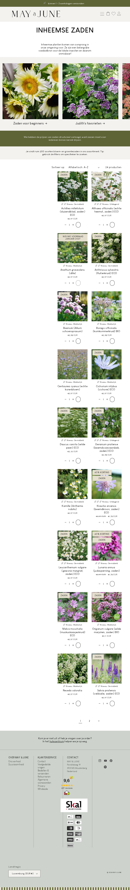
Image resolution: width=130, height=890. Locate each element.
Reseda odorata (72, 690)
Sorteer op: (58, 167)
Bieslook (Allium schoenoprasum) (72, 330)
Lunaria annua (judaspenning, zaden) (106, 569)
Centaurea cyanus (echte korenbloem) (73, 388)
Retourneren (44, 776)
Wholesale (43, 789)
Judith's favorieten (88, 123)
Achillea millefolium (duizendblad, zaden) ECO (72, 211)
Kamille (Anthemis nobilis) (72, 507)
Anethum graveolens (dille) (72, 271)
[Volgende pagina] (98, 721)
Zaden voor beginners (28, 123)
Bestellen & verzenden (43, 772)
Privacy (41, 786)
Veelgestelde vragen (44, 766)
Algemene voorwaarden (44, 781)
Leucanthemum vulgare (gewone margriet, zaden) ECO (72, 570)
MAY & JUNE (117, 872)
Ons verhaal (14, 761)
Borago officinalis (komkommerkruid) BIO (106, 330)
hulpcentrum (57, 741)
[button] (101, 14)
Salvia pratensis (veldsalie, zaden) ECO (106, 692)
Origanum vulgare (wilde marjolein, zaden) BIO (106, 630)
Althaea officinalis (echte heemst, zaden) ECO (107, 210)
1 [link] (80, 721)
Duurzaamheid (16, 764)
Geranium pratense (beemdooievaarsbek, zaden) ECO (107, 447)
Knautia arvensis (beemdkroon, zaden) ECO (107, 509)
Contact (42, 761)
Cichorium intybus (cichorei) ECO (106, 388)
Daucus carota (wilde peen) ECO (72, 446)
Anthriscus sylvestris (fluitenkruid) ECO (106, 271)
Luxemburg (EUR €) (23, 873)
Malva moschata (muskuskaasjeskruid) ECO (72, 632)
